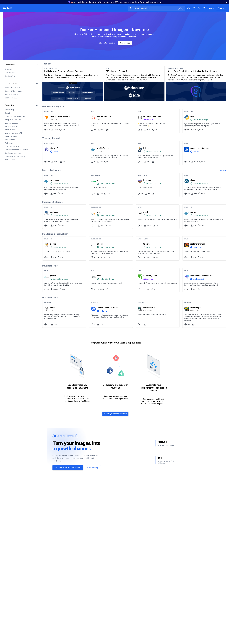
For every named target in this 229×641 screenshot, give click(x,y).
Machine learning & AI (13, 133)
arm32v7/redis (103, 148)
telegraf (146, 244)
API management (12, 126)
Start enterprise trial (107, 43)
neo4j (145, 212)
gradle (53, 276)
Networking (9, 110)
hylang (146, 148)
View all (223, 170)
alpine (192, 180)
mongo (193, 212)
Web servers (9, 143)
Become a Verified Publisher (68, 468)
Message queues (11, 123)
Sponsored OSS (11, 98)
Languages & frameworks (15, 116)
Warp (52, 308)
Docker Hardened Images (14, 88)
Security (8, 113)
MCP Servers (10, 73)
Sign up (221, 8)
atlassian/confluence (199, 148)
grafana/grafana (197, 244)
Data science (10, 140)
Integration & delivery (13, 120)
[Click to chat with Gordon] (188, 8)
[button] (64, 121)
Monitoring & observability (15, 156)
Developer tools (11, 136)
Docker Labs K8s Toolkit (107, 308)
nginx (99, 180)
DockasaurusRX (150, 308)
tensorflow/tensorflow (60, 116)
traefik (53, 244)
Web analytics (10, 160)
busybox (147, 180)
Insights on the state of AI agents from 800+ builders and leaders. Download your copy (118, 2)
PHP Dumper (195, 308)
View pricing (92, 468)
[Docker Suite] (204, 8)
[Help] (194, 8)
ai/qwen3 (54, 148)
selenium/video (150, 276)
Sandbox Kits (10, 76)
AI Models (9, 69)
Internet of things (11, 130)
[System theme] (199, 8)
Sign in (211, 8)
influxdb (100, 244)
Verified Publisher (12, 94)
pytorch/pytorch (104, 116)
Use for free (125, 43)
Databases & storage (13, 153)
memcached (55, 180)
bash (99, 276)
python (193, 116)
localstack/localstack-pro (201, 276)
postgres (54, 212)
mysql (99, 212)
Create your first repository (115, 414)
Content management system (16, 150)
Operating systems (12, 146)
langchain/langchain (152, 116)
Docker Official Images (14, 91)
